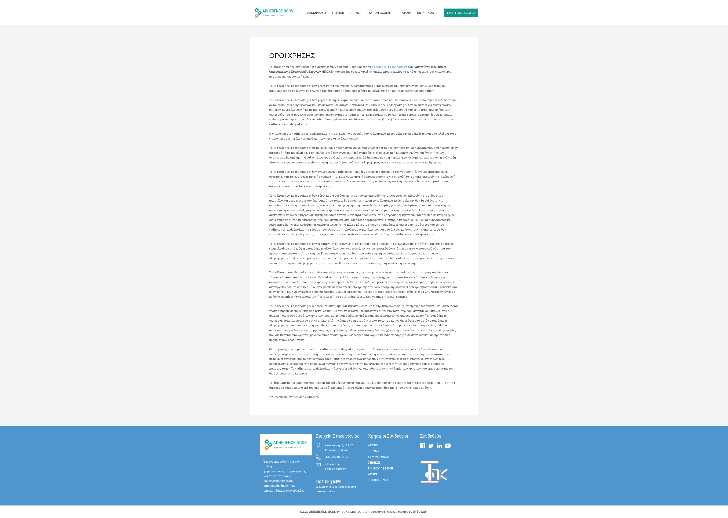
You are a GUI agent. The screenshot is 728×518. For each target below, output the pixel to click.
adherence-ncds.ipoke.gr (389, 67)
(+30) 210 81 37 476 (337, 457)
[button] (394, 13)
